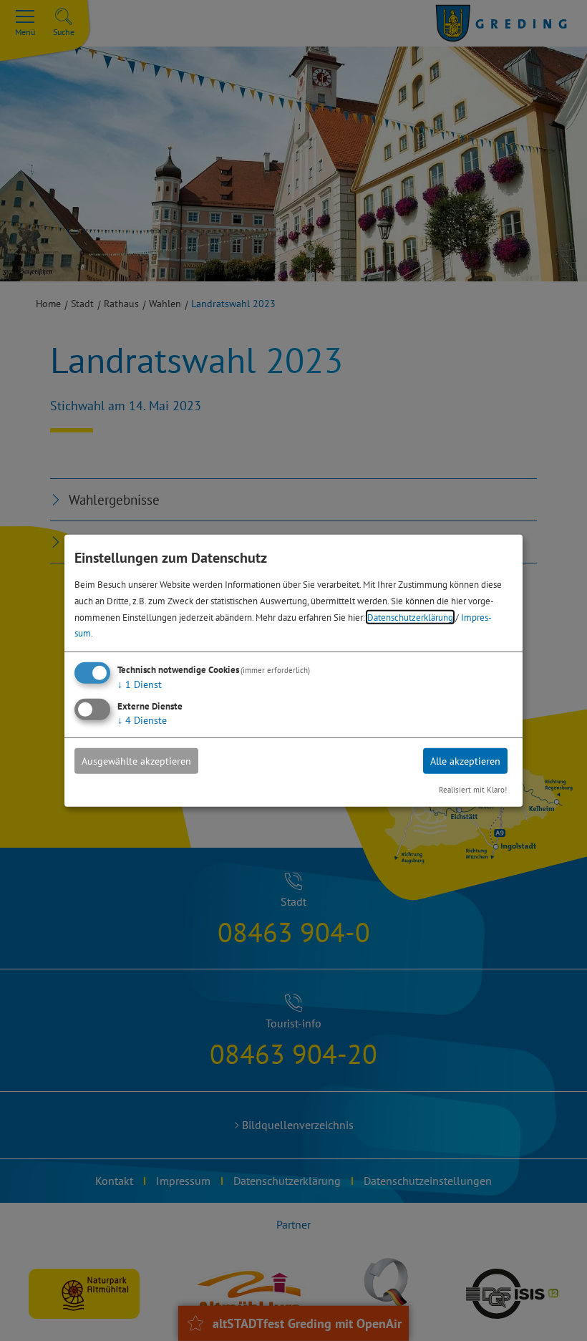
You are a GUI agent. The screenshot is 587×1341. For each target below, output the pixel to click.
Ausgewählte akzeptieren (136, 761)
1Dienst (139, 684)
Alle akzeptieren (465, 761)
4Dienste (142, 720)
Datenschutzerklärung (410, 616)
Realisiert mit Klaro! (473, 790)
